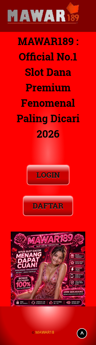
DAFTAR (48, 206)
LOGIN (48, 175)
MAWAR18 (44, 332)
